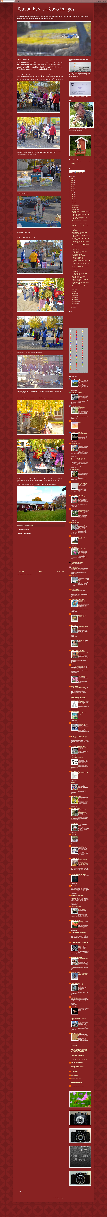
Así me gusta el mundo (76, 392)
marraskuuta (75, 207)
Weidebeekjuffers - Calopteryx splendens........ (82, 408)
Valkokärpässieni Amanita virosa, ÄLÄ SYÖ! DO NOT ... (80, 283)
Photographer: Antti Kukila (77, 599)
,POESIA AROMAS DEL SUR (78, 458)
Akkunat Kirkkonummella (83, 984)
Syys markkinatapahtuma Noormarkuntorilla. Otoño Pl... (79, 255)
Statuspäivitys (74, 568)
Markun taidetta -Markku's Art (78, 509)
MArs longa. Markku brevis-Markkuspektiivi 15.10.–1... (78, 258)
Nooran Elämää (74, 723)
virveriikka (73, 625)
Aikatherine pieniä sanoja (77, 895)
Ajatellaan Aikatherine (76, 1082)
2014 (72, 198)
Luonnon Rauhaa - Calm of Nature (79, 874)
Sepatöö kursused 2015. (83, 758)
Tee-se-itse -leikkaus (82, 496)
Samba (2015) (74, 737)
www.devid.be (74, 1006)
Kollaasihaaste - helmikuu (83, 444)
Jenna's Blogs (74, 1075)
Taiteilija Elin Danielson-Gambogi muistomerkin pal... (79, 233)
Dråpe (79, 422)
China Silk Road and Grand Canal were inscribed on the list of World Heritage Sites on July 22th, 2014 (83, 862)
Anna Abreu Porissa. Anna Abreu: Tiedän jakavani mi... (79, 218)
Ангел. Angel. (81, 701)
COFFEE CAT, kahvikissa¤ (77, 1055)
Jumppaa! (73, 782)
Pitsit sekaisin (74, 482)
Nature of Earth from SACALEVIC (79, 736)
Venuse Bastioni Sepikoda (77, 757)
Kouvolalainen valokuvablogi (78, 746)
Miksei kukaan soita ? (82, 747)
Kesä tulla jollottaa (82, 783)
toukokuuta (74, 297)
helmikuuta (74, 303)
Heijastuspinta (74, 567)
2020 (72, 186)
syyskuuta (74, 289)
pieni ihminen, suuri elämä (77, 495)
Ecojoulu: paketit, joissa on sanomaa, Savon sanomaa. (83, 960)
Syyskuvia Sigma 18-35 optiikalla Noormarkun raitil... (79, 274)
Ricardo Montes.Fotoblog (77, 562)
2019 (72, 188)
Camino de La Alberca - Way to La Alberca (79, 933)
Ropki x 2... (80, 380)
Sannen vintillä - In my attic (77, 650)
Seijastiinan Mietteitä (76, 796)
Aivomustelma (74, 997)
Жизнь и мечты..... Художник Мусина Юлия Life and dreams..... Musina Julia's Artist (79, 699)
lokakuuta (74, 209)
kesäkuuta (74, 295)
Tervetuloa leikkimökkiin (83, 626)
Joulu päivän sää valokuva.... (77, 887)
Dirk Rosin (73, 421)
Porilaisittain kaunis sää (76, 590)
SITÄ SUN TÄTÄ (75, 771)
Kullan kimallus (74, 823)
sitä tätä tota (74, 675)
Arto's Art (73, 639)
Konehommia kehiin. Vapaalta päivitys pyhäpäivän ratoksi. (82, 811)
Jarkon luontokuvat (75, 972)
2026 (72, 178)
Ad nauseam (74, 665)
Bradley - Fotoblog (75, 379)
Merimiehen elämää (76, 808)
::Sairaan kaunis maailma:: (77, 1086)
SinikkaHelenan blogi (76, 906)
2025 (72, 180)
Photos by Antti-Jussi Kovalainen (79, 1059)
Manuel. (73, 563)
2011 (72, 204)
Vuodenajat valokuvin (76, 920)
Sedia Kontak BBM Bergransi (77, 666)
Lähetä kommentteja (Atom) (25, 574)
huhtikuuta (74, 299)
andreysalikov (74, 686)
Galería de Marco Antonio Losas (78, 932)
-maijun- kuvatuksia (76, 443)
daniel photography (75, 536)
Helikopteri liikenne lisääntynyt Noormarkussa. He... (79, 277)
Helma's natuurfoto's (76, 406)
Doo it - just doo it (75, 575)
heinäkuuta (74, 293)
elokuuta (74, 291)
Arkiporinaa (74, 547)
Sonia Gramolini (75, 711)
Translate (80, 172)
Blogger (62, 1198)
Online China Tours (75, 858)
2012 (72, 202)
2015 (72, 196)
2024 (72, 182)
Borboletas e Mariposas (77, 432)
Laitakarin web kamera (76, 165)
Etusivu (40, 571)
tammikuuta (75, 305)
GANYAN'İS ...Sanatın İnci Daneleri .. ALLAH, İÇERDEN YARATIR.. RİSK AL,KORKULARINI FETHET (79, 1050)
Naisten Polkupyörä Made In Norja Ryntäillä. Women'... (80, 221)
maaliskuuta (75, 301)
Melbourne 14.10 (81, 724)
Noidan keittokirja (75, 522)
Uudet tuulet (81, 921)
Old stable (80, 640)
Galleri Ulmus (74, 1045)
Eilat (79, 1034)
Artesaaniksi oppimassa (77, 983)
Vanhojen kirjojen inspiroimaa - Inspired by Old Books (83, 653)
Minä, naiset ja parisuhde (76, 998)
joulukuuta (74, 205)
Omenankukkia (74, 1071)
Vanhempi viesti (60, 571)
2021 (72, 184)
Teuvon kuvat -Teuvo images (45, 8)
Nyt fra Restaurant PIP (83, 577)
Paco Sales (73, 834)
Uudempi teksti (20, 571)
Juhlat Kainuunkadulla (76, 957)
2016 (72, 194)
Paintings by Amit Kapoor (77, 846)
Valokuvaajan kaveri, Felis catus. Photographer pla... (79, 252)
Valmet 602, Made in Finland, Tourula (80, 224)
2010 (72, 307)
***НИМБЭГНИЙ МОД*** (77, 1062)
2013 (72, 200)
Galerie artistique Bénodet (77, 614)
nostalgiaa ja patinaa (76, 1078)
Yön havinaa (81, 875)
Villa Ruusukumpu (75, 469)
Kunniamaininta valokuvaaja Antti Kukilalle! (81, 601)
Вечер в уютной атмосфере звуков (78, 687)
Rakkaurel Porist (75, 589)
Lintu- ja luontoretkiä (76, 1033)
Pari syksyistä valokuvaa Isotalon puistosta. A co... (79, 229)
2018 (72, 190)
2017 (72, 192)
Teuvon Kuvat (74, 885)
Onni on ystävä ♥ (82, 676)
